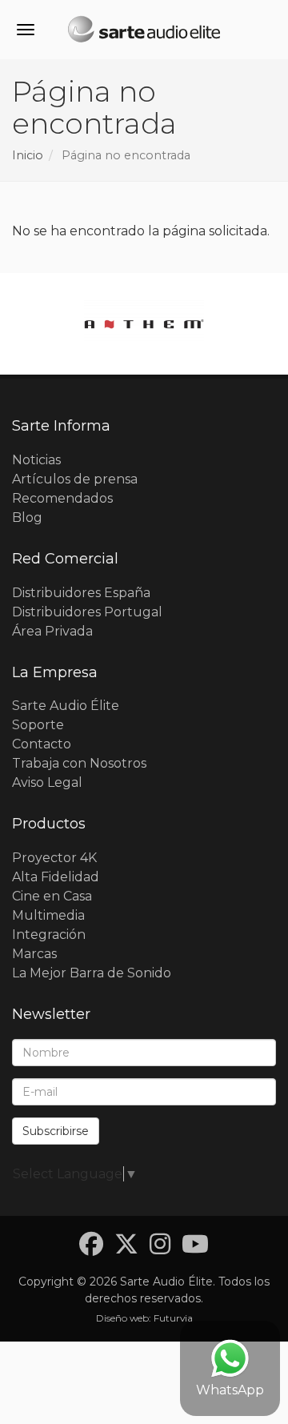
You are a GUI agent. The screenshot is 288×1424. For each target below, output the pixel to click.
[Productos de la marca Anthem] (144, 324)
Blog (27, 517)
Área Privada (52, 631)
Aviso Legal (47, 782)
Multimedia (48, 915)
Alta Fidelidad (55, 876)
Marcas (34, 953)
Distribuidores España (81, 592)
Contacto (41, 744)
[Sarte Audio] (144, 32)
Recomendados (62, 498)
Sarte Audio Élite (65, 705)
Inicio (27, 155)
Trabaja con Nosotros (79, 763)
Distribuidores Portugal (87, 612)
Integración (49, 934)
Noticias (36, 459)
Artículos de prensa (75, 479)
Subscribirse (55, 1131)
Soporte (38, 724)
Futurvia (173, 1318)
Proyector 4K (54, 857)
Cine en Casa (52, 896)
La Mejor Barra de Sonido (91, 973)
